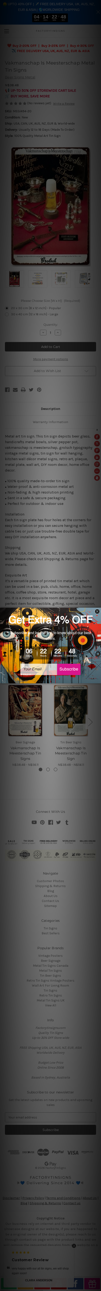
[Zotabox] (98, 679)
